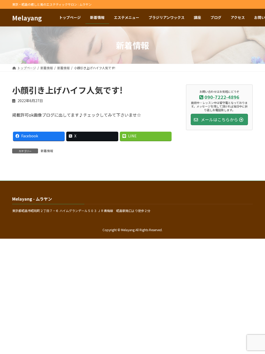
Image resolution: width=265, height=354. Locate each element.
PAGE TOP (254, 338)
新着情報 (47, 150)
